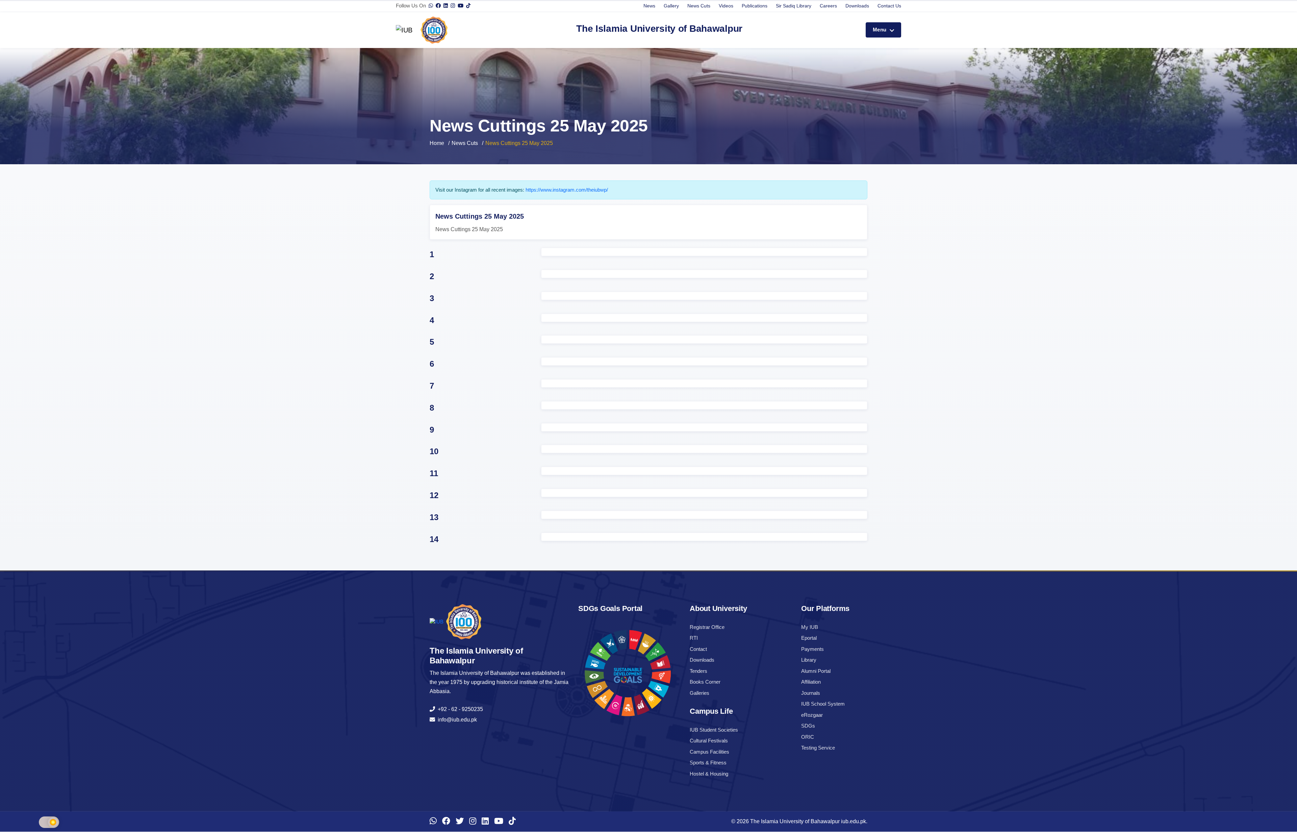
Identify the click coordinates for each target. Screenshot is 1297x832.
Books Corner (705, 682)
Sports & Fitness (708, 762)
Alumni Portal (816, 671)
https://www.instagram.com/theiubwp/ (567, 190)
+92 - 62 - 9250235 (459, 709)
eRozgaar (812, 715)
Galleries (699, 693)
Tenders (698, 671)
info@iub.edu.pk (456, 720)
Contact (698, 649)
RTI (694, 638)
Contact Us (889, 5)
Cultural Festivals (709, 740)
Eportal (809, 638)
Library (808, 660)
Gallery (671, 5)
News (649, 5)
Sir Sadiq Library (793, 5)
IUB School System (823, 704)
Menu (880, 29)
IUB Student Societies (714, 730)
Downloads (857, 5)
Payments (812, 649)
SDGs (808, 726)
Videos (726, 5)
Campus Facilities (709, 752)
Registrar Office (707, 627)
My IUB (809, 627)
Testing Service (818, 748)
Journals (810, 693)
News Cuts (698, 5)
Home (437, 143)
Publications (754, 5)
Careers (828, 5)
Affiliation (811, 682)
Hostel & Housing (709, 774)
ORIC (807, 737)
